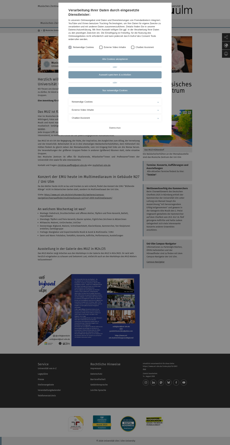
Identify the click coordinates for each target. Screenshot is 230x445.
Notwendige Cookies (83, 47)
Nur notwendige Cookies (115, 90)
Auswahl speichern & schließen (115, 74)
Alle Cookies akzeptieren (115, 59)
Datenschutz (115, 128)
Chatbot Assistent (145, 47)
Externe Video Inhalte (115, 47)
